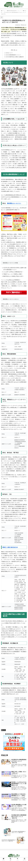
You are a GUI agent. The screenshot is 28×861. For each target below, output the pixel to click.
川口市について (8, 52)
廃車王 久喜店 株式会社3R (10, 547)
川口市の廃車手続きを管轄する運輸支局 (14, 56)
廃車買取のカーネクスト (14, 203)
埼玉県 (4, 730)
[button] (25, 445)
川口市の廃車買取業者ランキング (13, 54)
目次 (12, 50)
